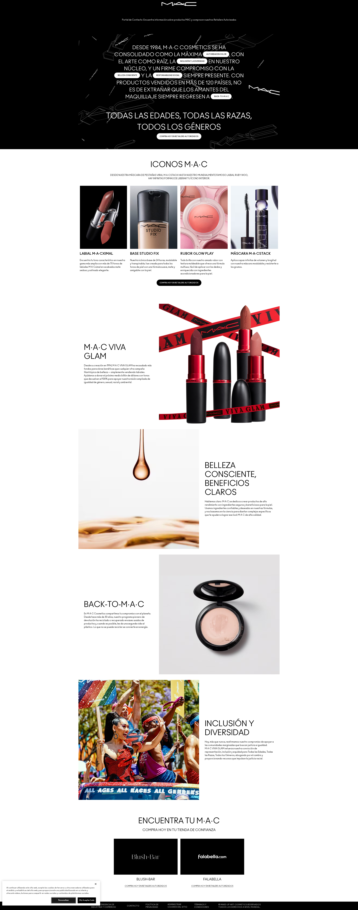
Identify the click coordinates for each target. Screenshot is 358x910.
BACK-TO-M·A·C (221, 96)
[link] (179, 136)
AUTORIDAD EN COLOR (216, 54)
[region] (51, 893)
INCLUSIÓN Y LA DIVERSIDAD (192, 61)
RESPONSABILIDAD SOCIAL (168, 75)
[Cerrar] (96, 884)
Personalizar (63, 900)
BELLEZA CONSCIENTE (127, 75)
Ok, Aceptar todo (86, 900)
